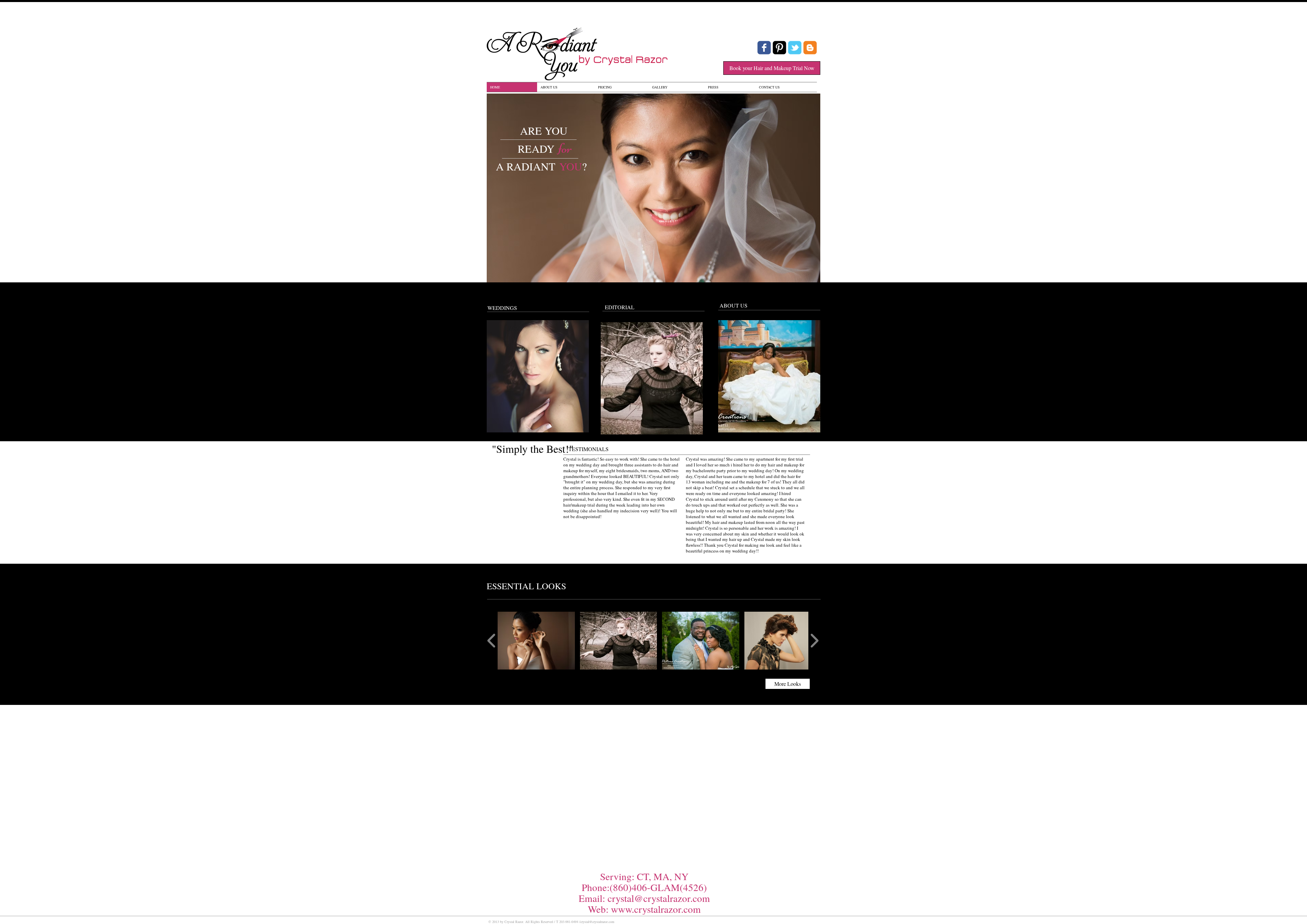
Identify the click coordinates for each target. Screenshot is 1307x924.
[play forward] (814, 640)
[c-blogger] (810, 47)
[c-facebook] (764, 47)
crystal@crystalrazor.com (659, 898)
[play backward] (491, 640)
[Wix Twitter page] (795, 47)
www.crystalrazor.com (656, 908)
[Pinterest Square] (779, 47)
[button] (536, 641)
